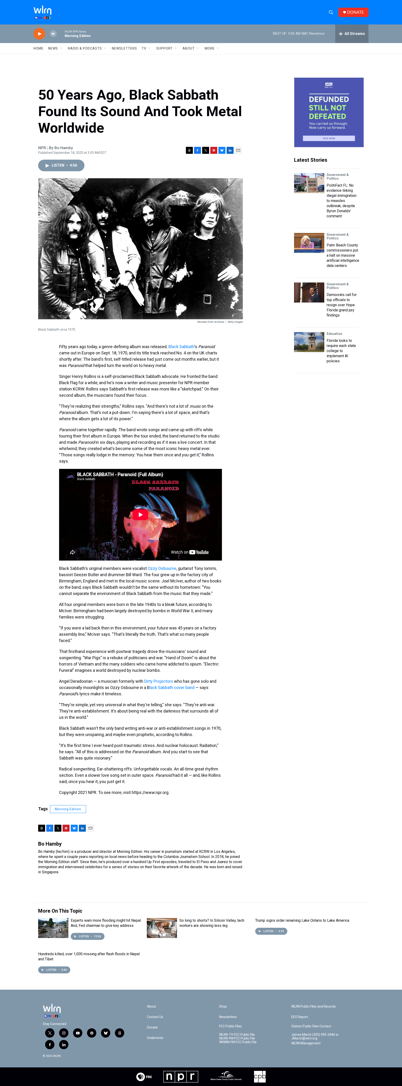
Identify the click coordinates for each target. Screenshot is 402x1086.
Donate (152, 1027)
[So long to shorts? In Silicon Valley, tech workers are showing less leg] (162, 928)
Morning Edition (68, 809)
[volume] (53, 34)
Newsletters (124, 48)
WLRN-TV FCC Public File (237, 1034)
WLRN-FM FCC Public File (237, 1038)
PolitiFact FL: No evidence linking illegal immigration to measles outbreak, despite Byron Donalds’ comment (341, 200)
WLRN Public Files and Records (313, 1006)
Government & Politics (338, 176)
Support (164, 48)
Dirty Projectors (158, 681)
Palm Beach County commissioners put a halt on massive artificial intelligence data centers (343, 255)
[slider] (60, 33)
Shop (223, 1006)
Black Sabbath (181, 346)
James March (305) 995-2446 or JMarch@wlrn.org (315, 1036)
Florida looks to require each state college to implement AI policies (341, 350)
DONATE (355, 12)
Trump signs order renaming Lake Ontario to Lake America (302, 920)
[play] (39, 34)
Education (334, 334)
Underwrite (155, 1038)
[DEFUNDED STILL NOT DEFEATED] (329, 112)
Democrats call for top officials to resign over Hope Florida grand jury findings (342, 305)
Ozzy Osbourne (162, 568)
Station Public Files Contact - (312, 1026)
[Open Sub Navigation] (61, 48)
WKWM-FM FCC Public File (238, 1042)
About (189, 48)
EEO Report (299, 1017)
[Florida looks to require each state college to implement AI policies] (309, 342)
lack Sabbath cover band (172, 687)
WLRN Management (306, 1043)
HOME (39, 48)
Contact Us (155, 1017)
